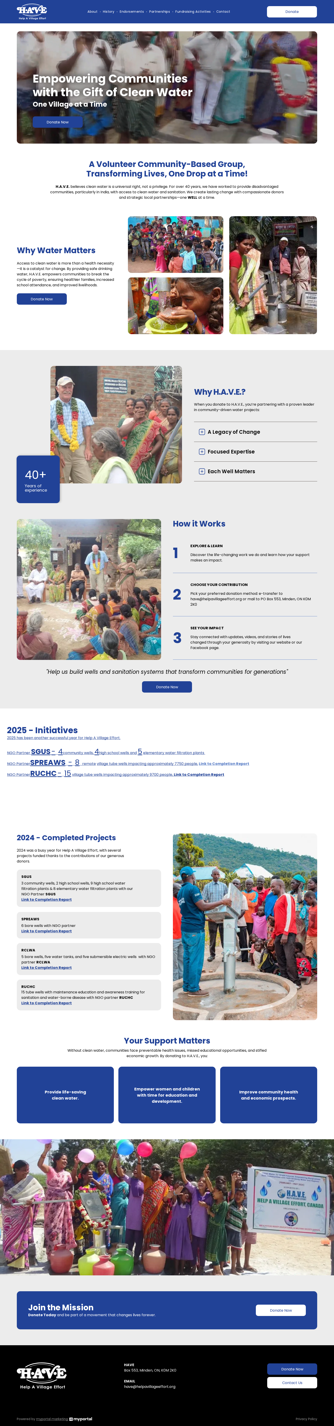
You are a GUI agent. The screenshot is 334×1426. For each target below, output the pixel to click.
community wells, (79, 752)
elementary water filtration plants (174, 752)
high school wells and (118, 752)
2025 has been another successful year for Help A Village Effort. (63, 737)
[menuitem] (93, 11)
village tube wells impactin (120, 763)
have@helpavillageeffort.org (149, 1386)
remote (89, 763)
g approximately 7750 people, (171, 763)
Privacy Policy (306, 1419)
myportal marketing (52, 1419)
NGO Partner (19, 752)
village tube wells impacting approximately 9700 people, (123, 774)
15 (67, 773)
